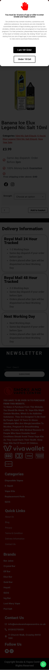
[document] (24, 335)
